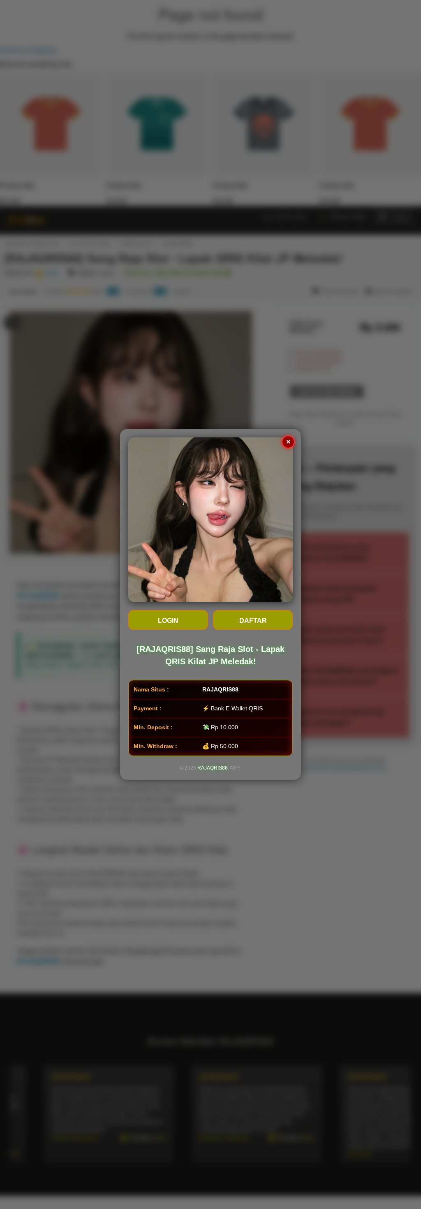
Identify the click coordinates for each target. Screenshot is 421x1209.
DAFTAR (253, 620)
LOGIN (168, 620)
